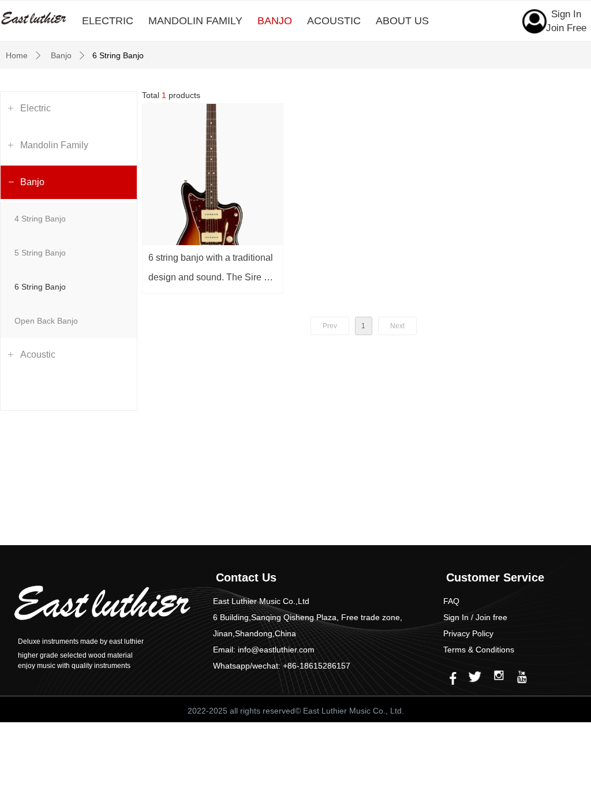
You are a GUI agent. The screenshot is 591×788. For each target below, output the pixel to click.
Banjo (61, 55)
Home (17, 55)
